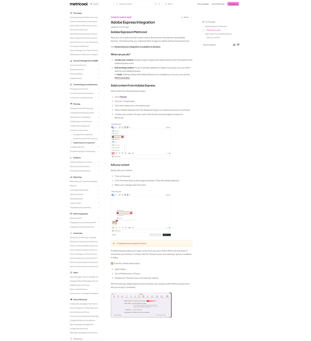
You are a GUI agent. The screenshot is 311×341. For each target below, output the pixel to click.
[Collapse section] (98, 130)
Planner (123, 96)
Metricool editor (122, 78)
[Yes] (234, 45)
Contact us (233, 4)
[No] (238, 45)
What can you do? (213, 30)
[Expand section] (98, 65)
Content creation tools (121, 17)
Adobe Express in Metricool (216, 26)
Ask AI (170, 4)
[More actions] (191, 17)
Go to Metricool (218, 4)
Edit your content (213, 37)
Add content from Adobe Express (218, 34)
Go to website (203, 4)
